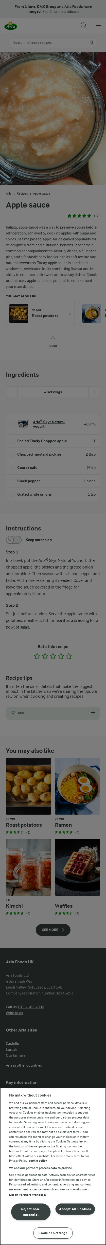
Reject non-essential (31, 1212)
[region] (53, 1166)
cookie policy (38, 1160)
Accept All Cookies (75, 1209)
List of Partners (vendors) (27, 1195)
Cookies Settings (53, 1233)
